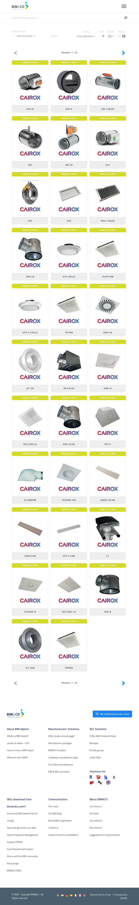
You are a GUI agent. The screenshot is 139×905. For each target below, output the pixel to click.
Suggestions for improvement (105, 835)
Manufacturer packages (60, 743)
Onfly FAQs (95, 757)
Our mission (96, 806)
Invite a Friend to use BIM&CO (63, 835)
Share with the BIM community (22, 856)
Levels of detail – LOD (18, 743)
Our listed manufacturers (60, 764)
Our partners (96, 820)
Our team (94, 813)
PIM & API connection (59, 771)
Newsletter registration (60, 820)
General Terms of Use (100, 894)
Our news (53, 806)
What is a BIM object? (17, 736)
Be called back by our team (114, 714)
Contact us (53, 827)
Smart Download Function (20, 849)
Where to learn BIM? (17, 757)
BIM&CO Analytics (57, 750)
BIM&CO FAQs (14, 870)
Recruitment (96, 827)
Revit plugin (13, 863)
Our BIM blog (54, 813)
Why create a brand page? (61, 736)
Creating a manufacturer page (63, 757)
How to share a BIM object (20, 750)
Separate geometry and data (21, 827)
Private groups (97, 750)
